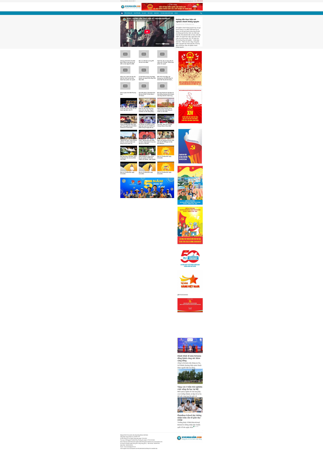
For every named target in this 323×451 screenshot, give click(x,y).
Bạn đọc (156, 13)
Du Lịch (144, 13)
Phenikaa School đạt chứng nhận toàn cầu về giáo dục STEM (189, 417)
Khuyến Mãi (137, 13)
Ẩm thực (150, 13)
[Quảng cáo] (190, 326)
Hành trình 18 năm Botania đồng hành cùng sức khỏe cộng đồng (189, 358)
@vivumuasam (182, 295)
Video (176, 13)
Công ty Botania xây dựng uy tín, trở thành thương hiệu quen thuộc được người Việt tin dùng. (189, 365)
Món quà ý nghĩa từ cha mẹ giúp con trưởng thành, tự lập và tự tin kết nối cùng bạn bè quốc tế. (189, 393)
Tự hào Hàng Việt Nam (166, 13)
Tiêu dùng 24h (128, 13)
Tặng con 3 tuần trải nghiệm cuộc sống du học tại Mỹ (189, 388)
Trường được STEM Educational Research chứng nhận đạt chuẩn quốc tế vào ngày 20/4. (188, 424)
